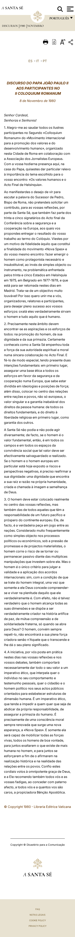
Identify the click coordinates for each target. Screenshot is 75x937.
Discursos (10, 26)
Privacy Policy (37, 926)
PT (45, 61)
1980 (23, 26)
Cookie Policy (37, 920)
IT (37, 61)
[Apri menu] (70, 9)
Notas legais (37, 914)
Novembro (35, 26)
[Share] (71, 42)
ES (30, 61)
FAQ (37, 909)
